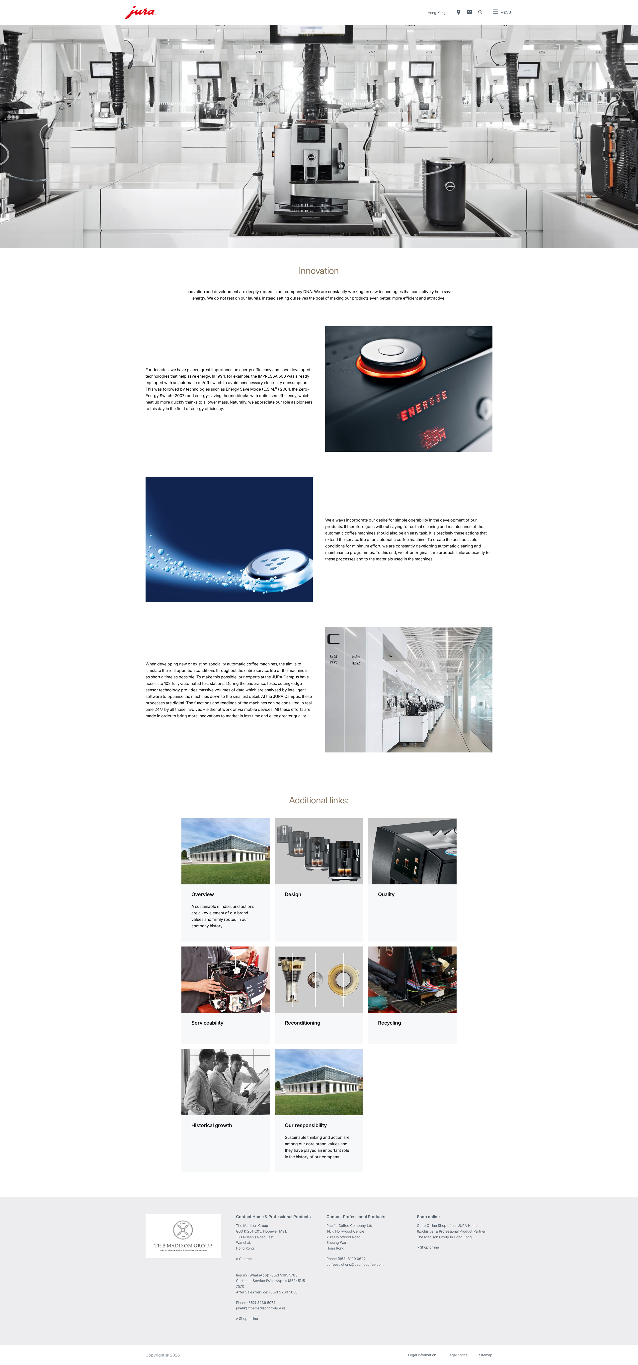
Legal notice (458, 1355)
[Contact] (470, 12)
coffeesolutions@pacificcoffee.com (355, 1264)
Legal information (422, 1355)
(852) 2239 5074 (261, 1302)
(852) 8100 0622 (352, 1259)
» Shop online (247, 1318)
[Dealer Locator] (459, 12)
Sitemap (485, 1355)
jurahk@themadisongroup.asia (261, 1308)
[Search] (480, 12)
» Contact (244, 1259)
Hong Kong (437, 12)
